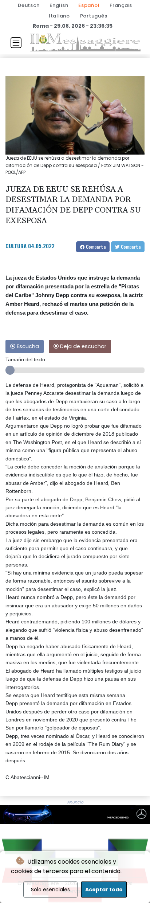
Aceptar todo (104, 889)
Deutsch (28, 5)
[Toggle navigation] (16, 42)
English (59, 5)
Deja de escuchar (82, 346)
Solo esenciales (50, 889)
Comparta (95, 247)
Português (93, 15)
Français (121, 5)
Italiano (59, 15)
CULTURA (16, 246)
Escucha (27, 346)
